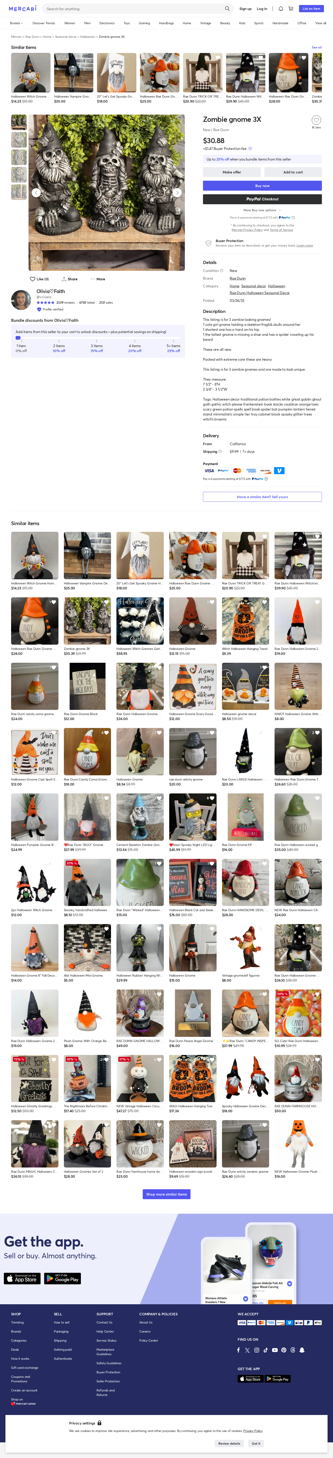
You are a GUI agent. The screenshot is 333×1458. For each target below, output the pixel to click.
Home (47, 36)
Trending (17, 1322)
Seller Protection (108, 1381)
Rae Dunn (32, 36)
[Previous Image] (36, 192)
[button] (280, 8)
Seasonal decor (66, 36)
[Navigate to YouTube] (274, 1350)
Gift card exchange (24, 1367)
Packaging (61, 1331)
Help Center (105, 1331)
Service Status (106, 1340)
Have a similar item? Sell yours (262, 496)
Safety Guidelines (109, 1363)
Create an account (24, 1390)
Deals (15, 1349)
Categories (18, 1340)
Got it (256, 1443)
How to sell (61, 1322)
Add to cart (293, 172)
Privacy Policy (253, 1431)
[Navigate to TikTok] (265, 1350)
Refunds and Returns (106, 1392)
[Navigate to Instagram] (256, 1350)
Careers (144, 1331)
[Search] (227, 8)
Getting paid (63, 1349)
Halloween (87, 36)
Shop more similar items (166, 1194)
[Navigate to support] (242, 1322)
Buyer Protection (108, 1372)
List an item (311, 8)
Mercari (16, 36)
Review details (229, 1443)
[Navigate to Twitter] (247, 1350)
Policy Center (148, 1340)
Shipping (60, 1340)
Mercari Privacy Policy (247, 230)
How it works (20, 1358)
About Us (145, 1322)
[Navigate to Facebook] (238, 1350)
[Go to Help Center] (221, 270)
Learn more (305, 245)
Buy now (262, 185)
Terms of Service (281, 230)
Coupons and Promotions (20, 1378)
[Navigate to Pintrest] (283, 1350)
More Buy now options (260, 210)
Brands (16, 1331)
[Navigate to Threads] (292, 1350)
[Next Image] (177, 192)
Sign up (245, 8)
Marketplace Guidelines (105, 1351)
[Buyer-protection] (250, 148)
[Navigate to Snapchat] (301, 1350)
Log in (262, 8)
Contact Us (104, 1322)
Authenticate (63, 1358)
